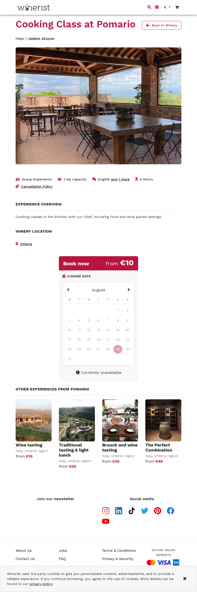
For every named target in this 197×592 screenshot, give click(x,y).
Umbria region (41, 39)
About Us (24, 550)
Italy (20, 39)
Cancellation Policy (37, 186)
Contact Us (25, 559)
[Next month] (128, 290)
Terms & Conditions (119, 550)
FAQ (62, 559)
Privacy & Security (117, 559)
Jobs (63, 550)
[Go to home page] (34, 7)
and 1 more (120, 179)
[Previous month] (68, 290)
